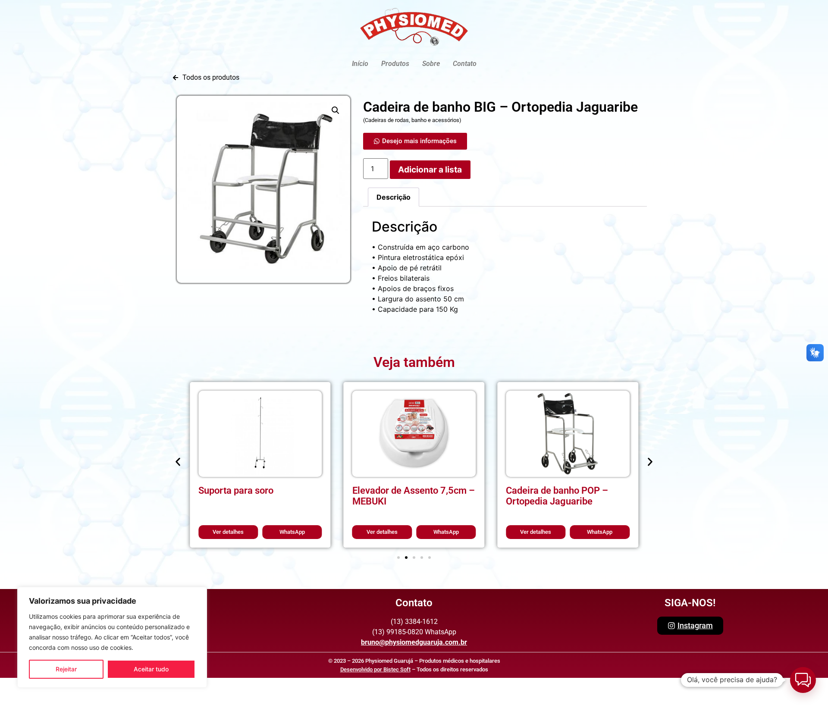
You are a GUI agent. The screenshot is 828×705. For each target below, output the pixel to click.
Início (360, 64)
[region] (112, 637)
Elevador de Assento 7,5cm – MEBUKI (413, 496)
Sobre (431, 64)
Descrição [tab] (393, 197)
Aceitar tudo (151, 669)
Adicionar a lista (430, 169)
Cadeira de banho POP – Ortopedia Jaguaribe (557, 496)
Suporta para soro (235, 490)
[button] (335, 110)
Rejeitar (66, 669)
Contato (465, 64)
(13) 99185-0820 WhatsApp (414, 632)
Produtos (395, 64)
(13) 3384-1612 (414, 621)
